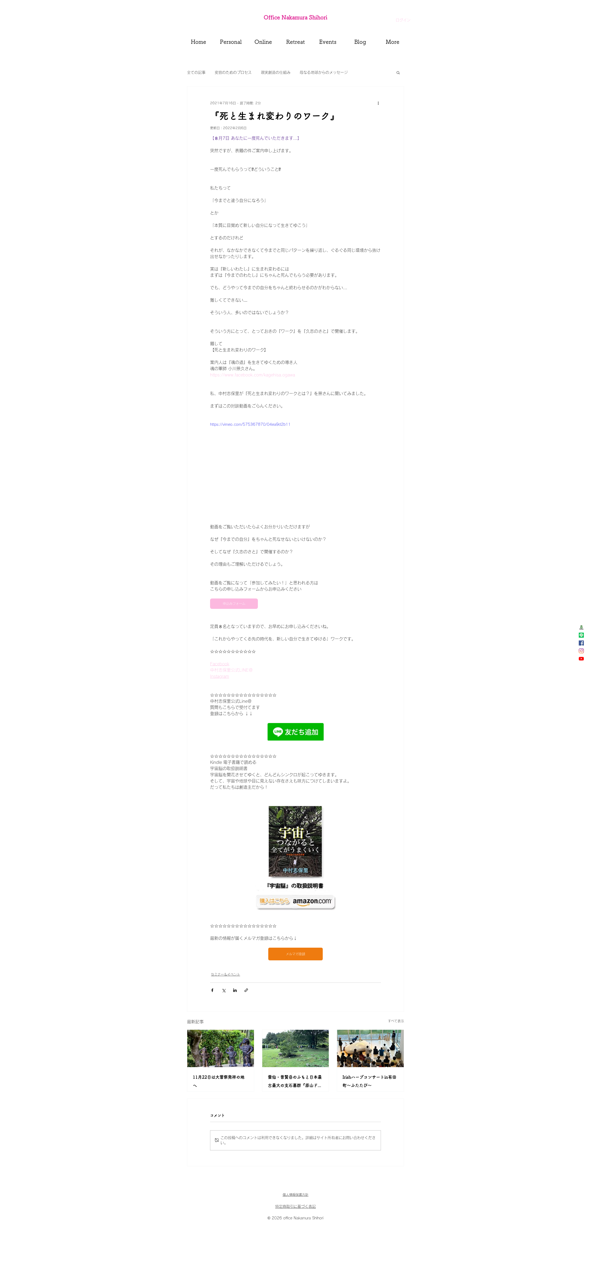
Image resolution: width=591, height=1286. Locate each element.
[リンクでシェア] (246, 990)
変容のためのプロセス (233, 72)
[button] (398, 72)
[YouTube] (581, 658)
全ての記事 (196, 72)
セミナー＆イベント (225, 974)
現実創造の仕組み (275, 72)
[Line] (581, 635)
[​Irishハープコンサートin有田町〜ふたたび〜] (370, 1048)
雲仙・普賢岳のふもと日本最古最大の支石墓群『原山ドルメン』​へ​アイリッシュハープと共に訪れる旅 (295, 1082)
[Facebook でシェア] (212, 990)
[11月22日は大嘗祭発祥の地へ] (220, 1048)
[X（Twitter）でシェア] (223, 990)
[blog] (581, 627)
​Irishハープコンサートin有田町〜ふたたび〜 (369, 1081)
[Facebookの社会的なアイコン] (581, 643)
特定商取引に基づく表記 (295, 1206)
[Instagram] (581, 650)
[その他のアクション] (378, 103)
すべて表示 (396, 1021)
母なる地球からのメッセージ (324, 72)
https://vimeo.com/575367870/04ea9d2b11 (250, 424)
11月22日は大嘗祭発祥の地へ (218, 1081)
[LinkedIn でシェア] (235, 990)
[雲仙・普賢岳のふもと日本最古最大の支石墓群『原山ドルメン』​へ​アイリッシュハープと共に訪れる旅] (295, 1048)
